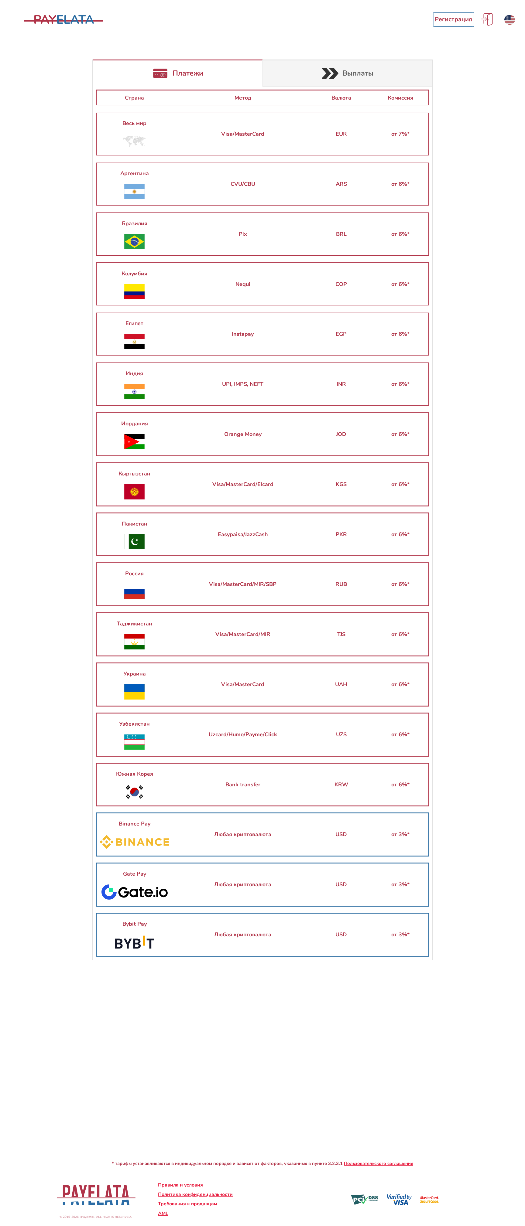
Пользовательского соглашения (378, 1163)
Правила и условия (180, 1185)
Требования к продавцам (187, 1203)
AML (163, 1213)
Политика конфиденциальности (195, 1194)
